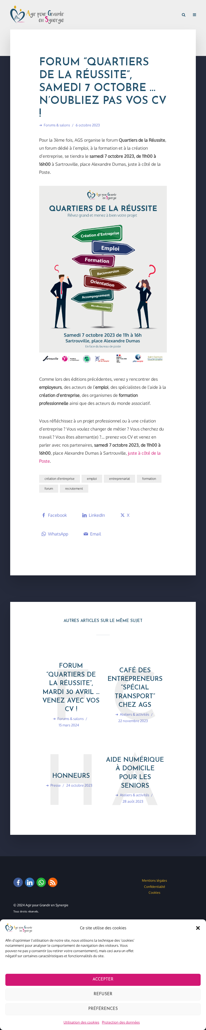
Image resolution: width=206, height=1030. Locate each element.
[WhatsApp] (41, 882)
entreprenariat (119, 479)
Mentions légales (154, 880)
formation (149, 479)
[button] (198, 928)
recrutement (74, 488)
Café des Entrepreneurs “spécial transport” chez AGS (135, 688)
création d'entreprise (60, 479)
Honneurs (71, 776)
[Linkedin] (29, 882)
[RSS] (52, 882)
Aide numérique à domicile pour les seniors (135, 773)
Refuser (103, 994)
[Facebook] (18, 882)
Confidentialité (154, 887)
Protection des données (121, 1022)
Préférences (103, 1009)
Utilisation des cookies (81, 1022)
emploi (92, 479)
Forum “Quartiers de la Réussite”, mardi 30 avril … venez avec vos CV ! (71, 688)
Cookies (154, 893)
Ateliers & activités (134, 714)
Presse (55, 785)
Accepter (103, 980)
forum (49, 488)
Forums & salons (57, 125)
